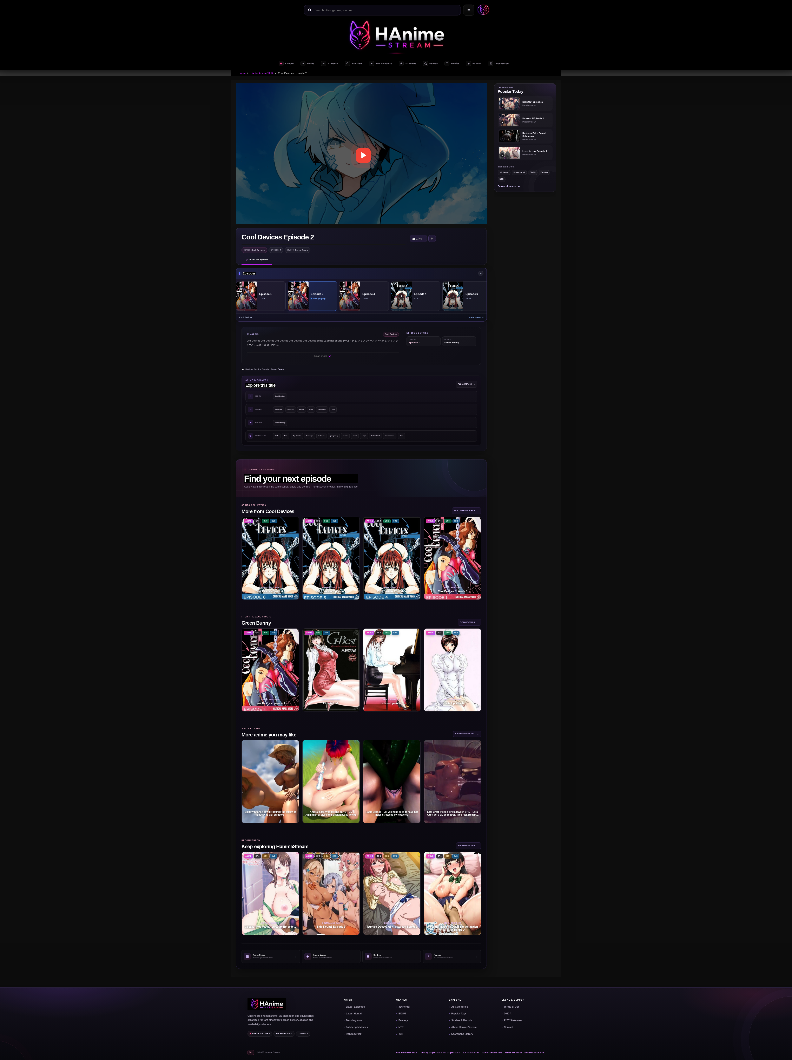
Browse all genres (509, 186)
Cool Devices (280, 396)
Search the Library (462, 1034)
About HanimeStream (464, 1027)
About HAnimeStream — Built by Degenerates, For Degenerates (428, 1053)
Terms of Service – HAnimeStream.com (524, 1053)
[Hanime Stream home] (267, 1004)
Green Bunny (277, 369)
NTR (502, 179)
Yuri (333, 409)
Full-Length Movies (357, 1027)
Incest (301, 409)
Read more (321, 356)
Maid (311, 409)
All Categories (459, 1006)
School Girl (375, 436)
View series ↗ (476, 317)
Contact (508, 1027)
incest (345, 436)
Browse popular (468, 845)
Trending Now (354, 1020)
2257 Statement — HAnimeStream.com (482, 1053)
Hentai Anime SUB (262, 73)
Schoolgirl (322, 409)
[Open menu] (468, 10)
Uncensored (389, 436)
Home (241, 73)
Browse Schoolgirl (467, 734)
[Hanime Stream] (482, 10)
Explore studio (469, 622)
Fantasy (544, 172)
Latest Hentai (354, 1013)
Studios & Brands (461, 1020)
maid (355, 436)
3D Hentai (504, 172)
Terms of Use (512, 1006)
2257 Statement (513, 1020)
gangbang (334, 436)
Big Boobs (297, 436)
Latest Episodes (355, 1006)
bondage (309, 436)
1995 (276, 436)
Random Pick (354, 1034)
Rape (364, 436)
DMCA (508, 1013)
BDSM (533, 172)
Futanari (291, 409)
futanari (321, 436)
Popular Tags (459, 1013)
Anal (285, 436)
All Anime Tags (466, 384)
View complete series (466, 510)
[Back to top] (784, 1052)
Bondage (278, 409)
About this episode (258, 259)
